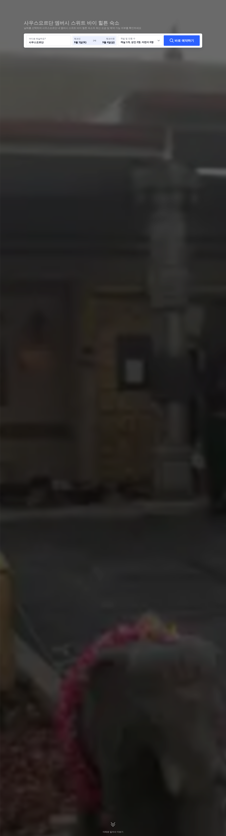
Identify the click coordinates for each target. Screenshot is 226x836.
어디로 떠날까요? (37, 38)
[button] (205, 5)
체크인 (77, 38)
